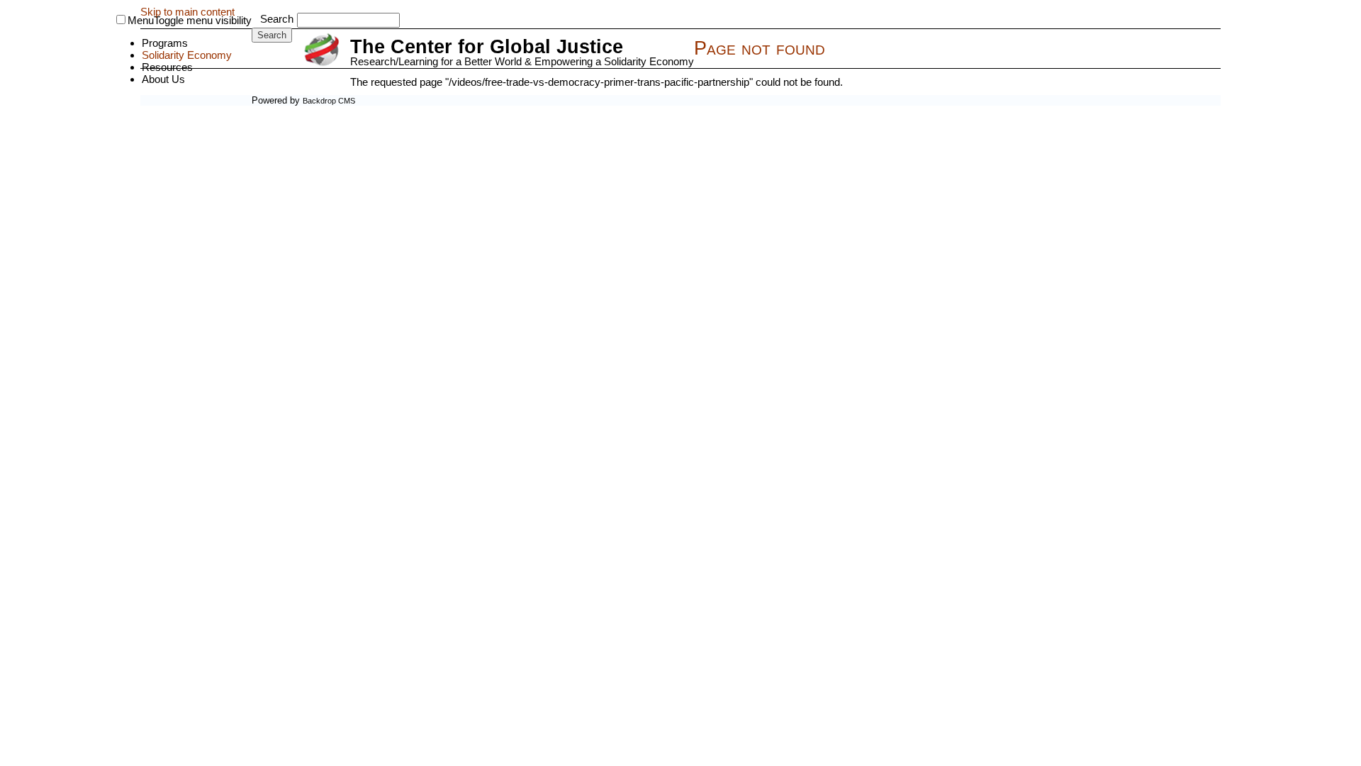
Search (276, 19)
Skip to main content (187, 12)
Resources (167, 67)
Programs (165, 43)
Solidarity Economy (187, 55)
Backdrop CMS (329, 100)
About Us (163, 79)
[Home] (323, 50)
